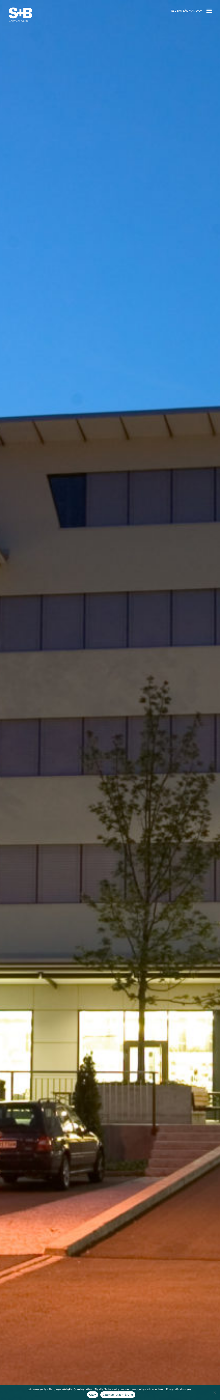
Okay (92, 1394)
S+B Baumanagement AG (20, 15)
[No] (214, 1392)
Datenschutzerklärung (117, 1394)
